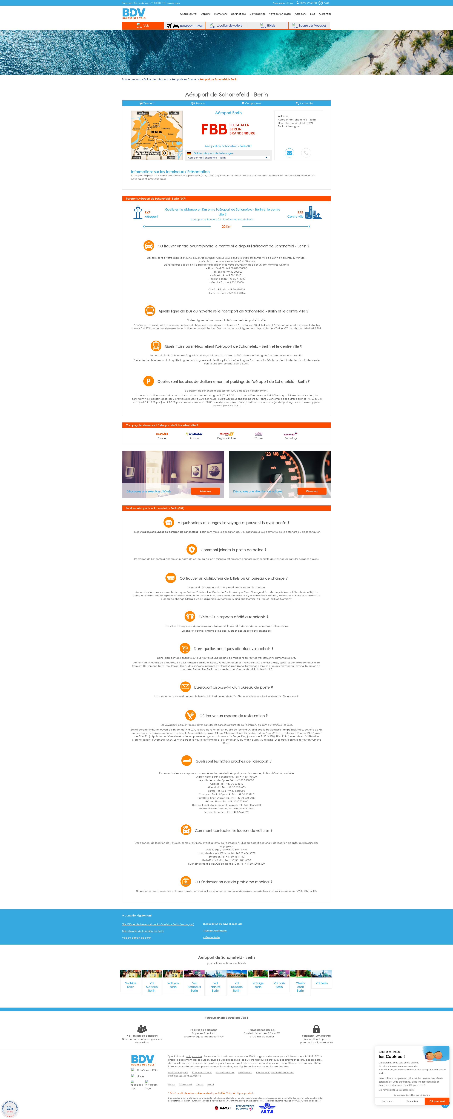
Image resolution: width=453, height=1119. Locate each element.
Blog (312, 13)
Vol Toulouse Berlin (237, 986)
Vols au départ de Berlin (136, 937)
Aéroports (300, 13)
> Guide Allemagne (215, 930)
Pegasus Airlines (226, 438)
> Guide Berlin (211, 937)
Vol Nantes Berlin (215, 986)
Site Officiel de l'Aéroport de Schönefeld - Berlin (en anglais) (158, 924)
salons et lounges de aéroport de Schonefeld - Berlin (175, 531)
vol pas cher (194, 1056)
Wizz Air (258, 438)
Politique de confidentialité (184, 1075)
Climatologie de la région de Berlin (143, 931)
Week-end (185, 1084)
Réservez (205, 491)
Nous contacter (225, 1072)
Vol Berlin (322, 983)
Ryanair (194, 438)
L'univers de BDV (202, 1072)
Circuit (199, 1084)
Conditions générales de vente (275, 1072)
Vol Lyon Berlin (173, 985)
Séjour (171, 1084)
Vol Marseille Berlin (152, 986)
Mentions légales (178, 1072)
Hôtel (210, 1084)
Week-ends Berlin (300, 986)
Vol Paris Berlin (279, 985)
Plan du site (245, 1072)
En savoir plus (172, 3)
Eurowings (291, 438)
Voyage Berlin (258, 985)
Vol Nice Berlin (130, 985)
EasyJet (162, 438)
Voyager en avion (280, 13)
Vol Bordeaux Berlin (194, 986)
